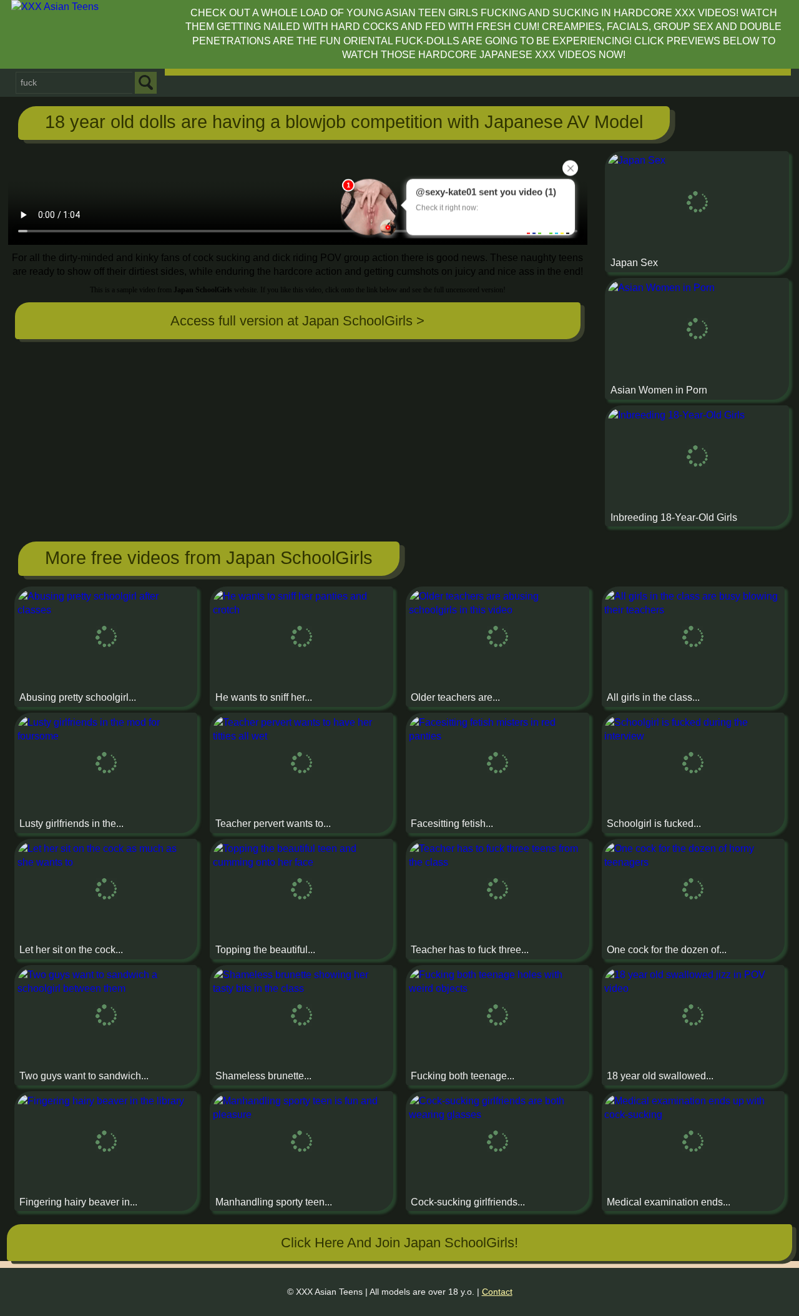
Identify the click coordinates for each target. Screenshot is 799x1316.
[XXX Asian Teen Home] (92, 33)
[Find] (146, 83)
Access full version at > (297, 321)
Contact (497, 1292)
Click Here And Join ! (399, 1242)
